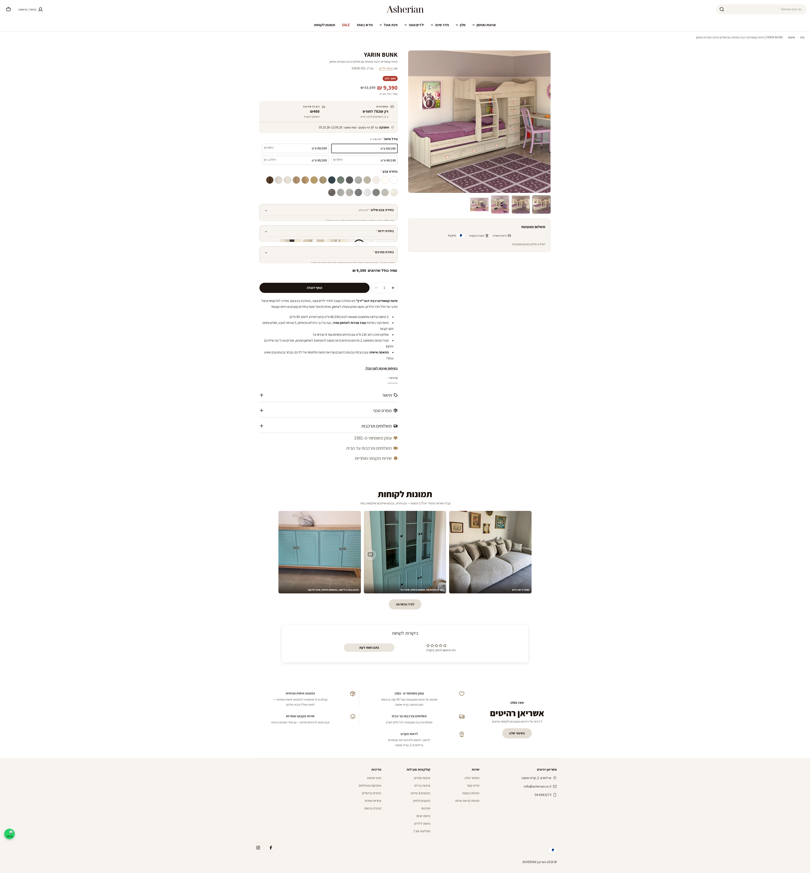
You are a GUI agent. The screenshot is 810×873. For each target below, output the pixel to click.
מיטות (791, 37)
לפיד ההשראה (405, 604)
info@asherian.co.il (537, 786)
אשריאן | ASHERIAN (534, 862)
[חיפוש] (721, 9)
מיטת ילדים (386, 68)
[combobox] (761, 9)
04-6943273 (543, 795)
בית (802, 37)
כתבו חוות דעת (369, 647)
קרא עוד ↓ (392, 377)
